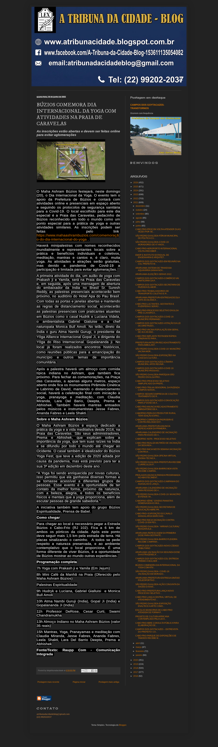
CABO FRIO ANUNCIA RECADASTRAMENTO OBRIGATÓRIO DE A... (156, 408)
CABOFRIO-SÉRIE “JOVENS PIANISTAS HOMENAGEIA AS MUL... (154, 502)
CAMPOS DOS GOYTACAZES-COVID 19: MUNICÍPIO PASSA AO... (154, 369)
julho (138, 222)
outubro (139, 210)
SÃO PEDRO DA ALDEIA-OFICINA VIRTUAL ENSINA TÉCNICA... (155, 457)
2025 (136, 186)
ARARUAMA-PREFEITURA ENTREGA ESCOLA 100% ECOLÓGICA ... (157, 298)
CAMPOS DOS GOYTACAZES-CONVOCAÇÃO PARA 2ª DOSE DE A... (157, 401)
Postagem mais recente (48, 682)
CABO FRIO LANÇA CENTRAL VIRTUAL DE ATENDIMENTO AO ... (156, 598)
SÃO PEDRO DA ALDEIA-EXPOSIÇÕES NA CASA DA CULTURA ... (155, 356)
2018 (136, 668)
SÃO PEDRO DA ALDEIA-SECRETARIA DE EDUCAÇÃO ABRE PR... (155, 508)
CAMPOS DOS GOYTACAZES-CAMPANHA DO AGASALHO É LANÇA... (157, 482)
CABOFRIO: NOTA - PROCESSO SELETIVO (155, 439)
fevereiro (140, 651)
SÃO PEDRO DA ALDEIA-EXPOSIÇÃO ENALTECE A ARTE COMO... (153, 604)
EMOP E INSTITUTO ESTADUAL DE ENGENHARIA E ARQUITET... (152, 256)
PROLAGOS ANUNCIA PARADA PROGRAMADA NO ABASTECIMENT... (157, 476)
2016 (136, 676)
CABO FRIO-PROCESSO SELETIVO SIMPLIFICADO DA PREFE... (152, 382)
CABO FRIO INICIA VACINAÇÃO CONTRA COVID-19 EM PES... (154, 521)
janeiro (139, 655)
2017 (136, 672)
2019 (136, 664)
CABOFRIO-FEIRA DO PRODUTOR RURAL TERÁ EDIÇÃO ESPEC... (155, 414)
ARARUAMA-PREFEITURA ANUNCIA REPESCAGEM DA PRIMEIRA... (152, 427)
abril (138, 643)
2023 (136, 194)
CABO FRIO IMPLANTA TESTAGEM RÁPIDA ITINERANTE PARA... (155, 337)
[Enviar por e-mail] (82, 670)
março (139, 647)
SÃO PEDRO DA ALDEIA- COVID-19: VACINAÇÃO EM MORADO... (152, 572)
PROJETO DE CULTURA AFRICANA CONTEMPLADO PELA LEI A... (152, 617)
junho (139, 226)
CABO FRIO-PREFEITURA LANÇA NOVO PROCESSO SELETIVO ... (154, 592)
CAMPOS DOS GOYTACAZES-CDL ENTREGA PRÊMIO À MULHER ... (156, 559)
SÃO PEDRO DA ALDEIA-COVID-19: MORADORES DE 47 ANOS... (152, 243)
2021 (136, 202)
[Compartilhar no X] (89, 670)
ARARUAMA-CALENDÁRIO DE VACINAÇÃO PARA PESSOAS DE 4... (156, 433)
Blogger (122, 725)
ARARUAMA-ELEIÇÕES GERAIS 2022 (153, 274)
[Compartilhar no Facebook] (92, 670)
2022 (136, 198)
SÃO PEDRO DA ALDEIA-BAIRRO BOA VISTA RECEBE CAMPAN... (156, 469)
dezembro (141, 206)
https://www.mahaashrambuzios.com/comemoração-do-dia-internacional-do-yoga (78, 237)
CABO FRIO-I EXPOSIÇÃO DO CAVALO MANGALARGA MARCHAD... (153, 514)
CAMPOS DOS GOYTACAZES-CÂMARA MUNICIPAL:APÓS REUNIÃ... (154, 363)
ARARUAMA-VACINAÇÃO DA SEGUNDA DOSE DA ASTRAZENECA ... (157, 553)
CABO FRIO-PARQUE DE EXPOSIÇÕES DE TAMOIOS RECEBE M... (155, 637)
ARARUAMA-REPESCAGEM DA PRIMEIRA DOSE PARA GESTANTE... (155, 534)
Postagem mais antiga (109, 682)
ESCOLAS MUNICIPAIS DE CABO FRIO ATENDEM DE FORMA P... (153, 611)
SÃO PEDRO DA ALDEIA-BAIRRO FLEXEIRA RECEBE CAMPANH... (156, 540)
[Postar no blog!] (86, 670)
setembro (140, 214)
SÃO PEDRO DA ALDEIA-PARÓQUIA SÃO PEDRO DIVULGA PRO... (154, 375)
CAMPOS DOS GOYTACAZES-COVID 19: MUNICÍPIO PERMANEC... (154, 318)
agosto (139, 218)
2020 (136, 660)
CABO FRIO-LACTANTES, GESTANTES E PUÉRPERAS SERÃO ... (154, 305)
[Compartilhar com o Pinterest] (95, 670)
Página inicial (79, 682)
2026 (136, 182)
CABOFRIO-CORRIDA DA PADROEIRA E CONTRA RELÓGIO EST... (154, 420)
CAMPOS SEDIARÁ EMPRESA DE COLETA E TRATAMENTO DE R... (156, 395)
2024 (136, 190)
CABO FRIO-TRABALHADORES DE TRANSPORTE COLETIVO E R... (152, 292)
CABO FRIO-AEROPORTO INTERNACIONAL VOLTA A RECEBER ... (156, 249)
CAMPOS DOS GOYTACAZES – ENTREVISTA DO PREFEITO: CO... (156, 630)
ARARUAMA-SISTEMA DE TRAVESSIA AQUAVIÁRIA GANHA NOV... (153, 269)
